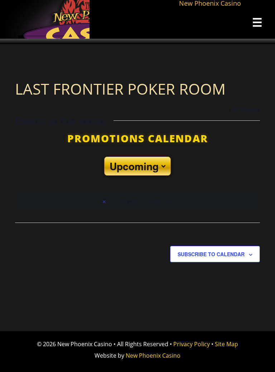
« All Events (244, 109)
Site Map (226, 344)
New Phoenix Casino (45, 19)
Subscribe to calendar (211, 254)
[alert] (139, 201)
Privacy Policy (191, 344)
